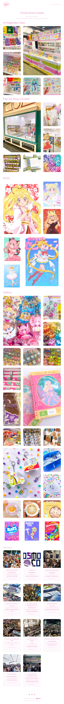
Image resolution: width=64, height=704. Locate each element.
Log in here (37, 700)
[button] (55, 4)
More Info (11, 578)
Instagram (24, 18)
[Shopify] (38, 698)
